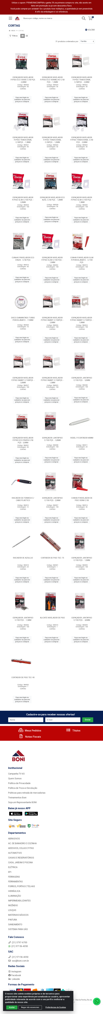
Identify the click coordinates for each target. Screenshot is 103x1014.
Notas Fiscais (33, 736)
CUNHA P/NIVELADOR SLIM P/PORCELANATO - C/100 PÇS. (81, 259)
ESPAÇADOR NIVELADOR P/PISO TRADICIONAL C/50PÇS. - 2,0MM (81, 79)
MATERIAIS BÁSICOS (18, 915)
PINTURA (12, 919)
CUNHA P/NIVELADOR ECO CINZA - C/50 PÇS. (23, 258)
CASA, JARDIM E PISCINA (20, 862)
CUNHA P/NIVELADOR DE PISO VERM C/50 (81, 499)
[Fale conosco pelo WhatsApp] (96, 1001)
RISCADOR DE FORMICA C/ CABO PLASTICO (23, 499)
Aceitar (12, 1007)
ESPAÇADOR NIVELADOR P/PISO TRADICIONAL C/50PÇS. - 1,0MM (52, 139)
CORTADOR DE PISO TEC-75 (52, 558)
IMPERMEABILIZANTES (19, 900)
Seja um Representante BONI (22, 802)
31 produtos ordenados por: (67, 41)
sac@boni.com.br (20, 961)
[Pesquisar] (83, 18)
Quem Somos (15, 778)
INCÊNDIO (13, 905)
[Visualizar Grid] (22, 36)
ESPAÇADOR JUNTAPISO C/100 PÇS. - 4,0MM (82, 619)
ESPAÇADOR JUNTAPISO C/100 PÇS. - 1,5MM (23, 619)
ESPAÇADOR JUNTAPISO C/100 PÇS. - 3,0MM (52, 439)
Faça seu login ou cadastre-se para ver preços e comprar (22, 100)
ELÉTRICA (12, 867)
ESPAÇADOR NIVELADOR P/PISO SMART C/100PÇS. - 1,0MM (81, 320)
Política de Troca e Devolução (22, 788)
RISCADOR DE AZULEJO (23, 558)
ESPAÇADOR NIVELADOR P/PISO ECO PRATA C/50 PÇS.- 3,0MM (23, 440)
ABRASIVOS (14, 838)
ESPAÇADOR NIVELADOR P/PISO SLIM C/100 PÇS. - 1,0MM (52, 259)
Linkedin (15, 979)
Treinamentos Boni (17, 797)
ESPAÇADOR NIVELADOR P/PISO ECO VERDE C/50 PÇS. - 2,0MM (23, 79)
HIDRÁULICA (14, 891)
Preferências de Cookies (55, 1007)
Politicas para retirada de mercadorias (26, 793)
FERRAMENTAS (15, 881)
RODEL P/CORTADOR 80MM (81, 438)
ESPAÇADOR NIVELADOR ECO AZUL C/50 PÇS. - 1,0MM (52, 198)
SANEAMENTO (15, 924)
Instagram (16, 971)
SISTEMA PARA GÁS (18, 929)
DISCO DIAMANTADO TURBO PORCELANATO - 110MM (23, 319)
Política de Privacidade (19, 783)
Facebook (16, 975)
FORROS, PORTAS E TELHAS (21, 886)
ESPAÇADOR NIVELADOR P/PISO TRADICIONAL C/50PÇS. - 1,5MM (23, 139)
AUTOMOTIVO (15, 853)
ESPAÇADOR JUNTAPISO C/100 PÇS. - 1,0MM (82, 559)
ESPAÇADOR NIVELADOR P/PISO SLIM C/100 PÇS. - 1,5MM (82, 199)
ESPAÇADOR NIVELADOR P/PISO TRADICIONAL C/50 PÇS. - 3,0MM (81, 139)
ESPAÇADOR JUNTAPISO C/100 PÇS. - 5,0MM (82, 379)
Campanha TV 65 (16, 773)
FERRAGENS (14, 877)
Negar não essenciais (30, 1007)
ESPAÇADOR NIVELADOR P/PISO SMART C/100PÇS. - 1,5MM (52, 380)
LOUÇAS (12, 910)
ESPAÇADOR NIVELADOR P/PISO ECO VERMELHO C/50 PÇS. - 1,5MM (52, 79)
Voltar (91, 30)
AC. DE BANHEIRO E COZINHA (22, 843)
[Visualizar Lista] (27, 36)
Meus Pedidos (32, 730)
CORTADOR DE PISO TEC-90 (23, 677)
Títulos (76, 730)
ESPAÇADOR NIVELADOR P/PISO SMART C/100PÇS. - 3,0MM (23, 380)
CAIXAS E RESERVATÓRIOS (21, 857)
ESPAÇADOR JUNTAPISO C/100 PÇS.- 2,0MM (52, 499)
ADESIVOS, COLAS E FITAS (21, 848)
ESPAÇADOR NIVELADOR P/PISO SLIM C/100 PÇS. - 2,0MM (23, 199)
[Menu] (10, 18)
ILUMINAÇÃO (14, 896)
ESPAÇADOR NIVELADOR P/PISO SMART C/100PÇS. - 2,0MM (52, 320)
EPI (9, 872)
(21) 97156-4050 (19, 946)
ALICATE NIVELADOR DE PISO (52, 618)
